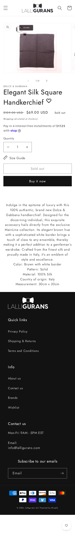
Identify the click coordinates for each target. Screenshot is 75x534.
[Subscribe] (62, 473)
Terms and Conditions (23, 351)
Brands (13, 398)
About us (14, 378)
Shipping (8, 118)
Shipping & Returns (22, 341)
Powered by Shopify (49, 508)
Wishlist (13, 407)
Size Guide (17, 158)
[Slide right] (46, 80)
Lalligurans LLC (32, 508)
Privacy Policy (17, 331)
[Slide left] (28, 80)
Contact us (15, 388)
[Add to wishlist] (49, 101)
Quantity (8, 138)
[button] (5, 8)
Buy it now (37, 181)
